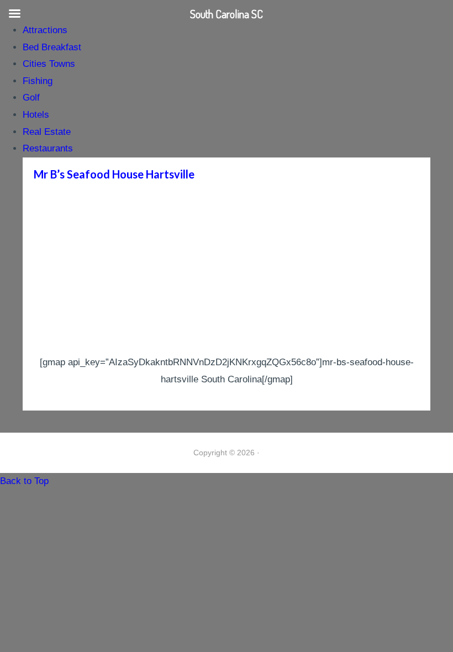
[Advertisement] (226, 271)
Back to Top (24, 481)
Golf (31, 97)
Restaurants (48, 148)
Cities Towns (49, 64)
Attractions (45, 30)
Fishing (37, 81)
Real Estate (47, 132)
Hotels (36, 114)
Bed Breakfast (52, 47)
